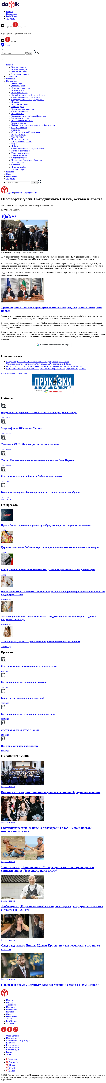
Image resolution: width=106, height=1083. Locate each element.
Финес (14, 144)
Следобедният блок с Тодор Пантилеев (28, 116)
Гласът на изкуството (20, 153)
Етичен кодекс (12, 1045)
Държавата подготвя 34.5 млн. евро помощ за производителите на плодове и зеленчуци (50, 547)
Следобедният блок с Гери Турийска (27, 100)
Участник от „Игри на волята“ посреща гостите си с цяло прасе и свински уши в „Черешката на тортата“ (47, 868)
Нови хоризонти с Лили (22, 120)
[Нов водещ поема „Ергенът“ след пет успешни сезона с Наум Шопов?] (22, 977)
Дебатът (14, 146)
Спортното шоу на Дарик (22, 109)
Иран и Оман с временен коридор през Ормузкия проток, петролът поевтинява (46, 525)
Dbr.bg (12, 1068)
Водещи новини (18, 67)
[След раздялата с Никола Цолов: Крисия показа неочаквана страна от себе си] (22, 938)
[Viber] (3, 214)
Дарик (11, 193)
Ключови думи (12, 1050)
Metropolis (15, 130)
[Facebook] (10, 214)
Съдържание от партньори (18, 1040)
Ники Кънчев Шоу (19, 93)
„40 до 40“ (10, 18)
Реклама (9, 1052)
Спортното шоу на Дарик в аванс (26, 132)
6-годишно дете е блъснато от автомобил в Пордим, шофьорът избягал (37, 361)
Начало (9, 1002)
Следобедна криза (19, 158)
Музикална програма (20, 118)
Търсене (9, 1019)
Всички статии (12, 1047)
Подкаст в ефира (18, 134)
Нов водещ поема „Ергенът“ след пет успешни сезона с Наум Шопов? (50, 984)
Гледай (7, 45)
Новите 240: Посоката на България (26, 160)
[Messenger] (7, 214)
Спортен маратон (19, 127)
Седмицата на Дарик (20, 88)
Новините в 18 (17, 90)
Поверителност (13, 1038)
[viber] (14, 217)
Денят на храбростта (20, 167)
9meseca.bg (6, 599)
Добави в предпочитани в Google (54, 345)
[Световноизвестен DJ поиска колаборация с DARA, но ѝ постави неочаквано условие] (22, 820)
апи (25, 373)
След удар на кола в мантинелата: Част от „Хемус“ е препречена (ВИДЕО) (39, 364)
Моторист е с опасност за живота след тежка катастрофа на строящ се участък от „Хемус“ (46, 368)
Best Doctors (11, 1021)
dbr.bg (3, 530)
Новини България (19, 69)
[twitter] (10, 217)
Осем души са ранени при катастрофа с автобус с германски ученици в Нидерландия (44, 366)
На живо (10, 172)
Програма (10, 79)
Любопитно (11, 76)
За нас (9, 1054)
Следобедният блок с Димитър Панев (28, 95)
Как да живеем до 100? (21, 141)
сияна (3, 373)
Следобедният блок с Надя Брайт (26, 97)
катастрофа (11, 373)
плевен (20, 373)
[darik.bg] (10, 7)
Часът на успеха (18, 162)
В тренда (15, 102)
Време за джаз (17, 107)
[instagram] (15, 1031)
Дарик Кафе (16, 83)
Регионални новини (20, 74)
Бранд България (18, 169)
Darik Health (11, 16)
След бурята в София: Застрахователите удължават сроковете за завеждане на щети (48, 569)
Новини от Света (19, 72)
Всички (4, 499)
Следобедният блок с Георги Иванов (27, 148)
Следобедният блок (20, 111)
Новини (9, 11)
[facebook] (3, 217)
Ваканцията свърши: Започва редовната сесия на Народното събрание (50, 792)
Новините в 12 (17, 113)
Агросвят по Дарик (19, 104)
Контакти (10, 1043)
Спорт (9, 174)
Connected (15, 165)
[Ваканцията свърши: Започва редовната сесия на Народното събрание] (22, 784)
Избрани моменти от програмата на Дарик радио (33, 125)
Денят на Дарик (18, 86)
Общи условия (12, 1036)
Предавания (11, 14)
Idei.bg (12, 1065)
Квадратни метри (19, 155)
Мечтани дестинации (20, 151)
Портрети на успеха (20, 139)
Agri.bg (12, 1071)
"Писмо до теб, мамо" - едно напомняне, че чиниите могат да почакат (40, 641)
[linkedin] (6, 217)
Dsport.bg (13, 1059)
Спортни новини (18, 123)
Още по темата (17, 137)
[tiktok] (4, 1031)
